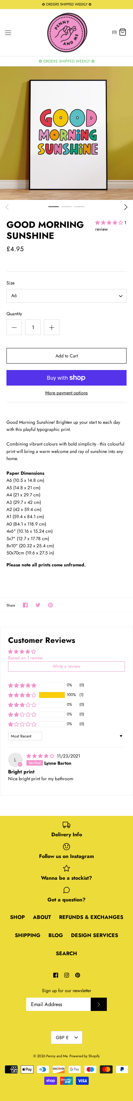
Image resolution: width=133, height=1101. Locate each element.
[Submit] (99, 1004)
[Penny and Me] (66, 32)
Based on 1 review (25, 658)
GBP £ (62, 1037)
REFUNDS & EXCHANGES (91, 917)
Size (10, 283)
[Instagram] (66, 975)
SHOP (17, 917)
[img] (41, 756)
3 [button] (79, 206)
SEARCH (66, 953)
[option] (66, 133)
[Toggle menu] (8, 32)
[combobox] (66, 296)
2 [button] (66, 206)
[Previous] (7, 207)
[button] (109, 222)
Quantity (14, 314)
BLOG (55, 935)
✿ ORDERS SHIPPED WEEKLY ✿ (67, 61)
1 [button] (53, 206)
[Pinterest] (77, 975)
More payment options (66, 393)
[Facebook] (55, 975)
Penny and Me (56, 1056)
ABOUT (42, 917)
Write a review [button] (66, 666)
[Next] (126, 207)
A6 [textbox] (14, 296)
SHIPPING (27, 935)
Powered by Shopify (84, 1056)
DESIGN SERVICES (94, 935)
